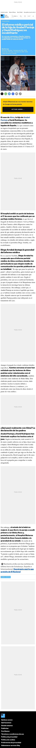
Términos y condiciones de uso (12, 734)
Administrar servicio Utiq (10, 745)
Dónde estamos (7, 725)
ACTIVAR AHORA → (18, 109)
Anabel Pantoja (5, 577)
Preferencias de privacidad (11, 742)
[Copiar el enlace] (20, 93)
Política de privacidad (9, 737)
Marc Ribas (12, 12)
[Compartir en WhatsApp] (5, 93)
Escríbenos (5, 731)
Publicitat (4, 728)
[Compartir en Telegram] (9, 93)
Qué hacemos (6, 722)
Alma (12, 117)
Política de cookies (8, 740)
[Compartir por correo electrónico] (16, 93)
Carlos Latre (4, 12)
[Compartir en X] (2, 93)
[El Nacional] (3, 16)
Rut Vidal (19, 12)
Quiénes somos (6, 720)
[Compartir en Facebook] (13, 93)
